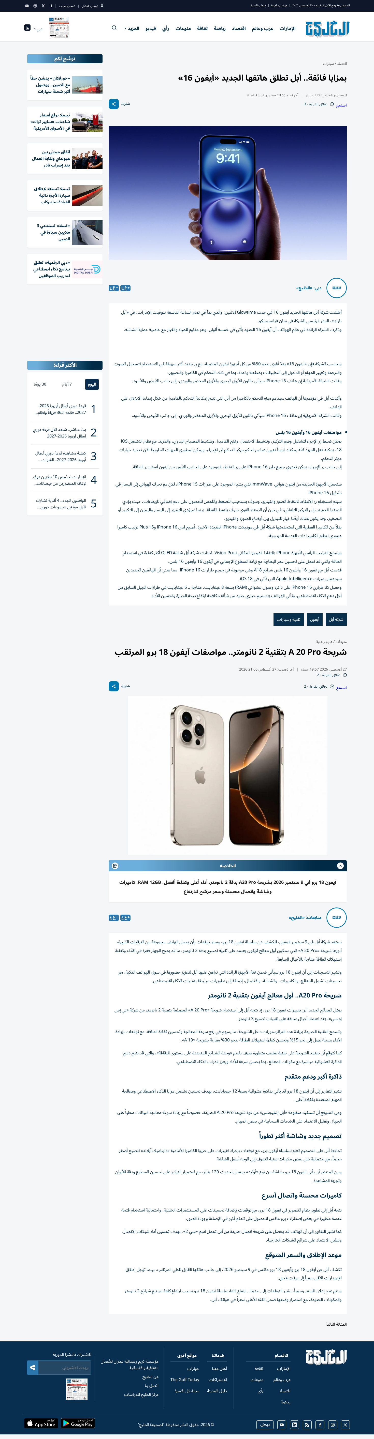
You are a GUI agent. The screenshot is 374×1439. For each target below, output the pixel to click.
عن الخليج (150, 1376)
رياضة (220, 28)
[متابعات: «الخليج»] (336, 917)
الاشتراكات (218, 1379)
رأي (165, 28)
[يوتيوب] (27, 6)
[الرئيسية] (326, 1364)
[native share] (114, 104)
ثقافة (202, 28)
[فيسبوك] (51, 6)
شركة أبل (336, 619)
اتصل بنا (152, 1385)
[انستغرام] (35, 6)
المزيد (133, 28)
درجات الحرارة (258, 5)
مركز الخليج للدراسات (141, 1394)
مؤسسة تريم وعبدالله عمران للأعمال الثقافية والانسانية (130, 1364)
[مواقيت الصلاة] (27, 29)
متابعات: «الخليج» (305, 918)
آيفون (314, 619)
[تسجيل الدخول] (102, 6)
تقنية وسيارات (288, 619)
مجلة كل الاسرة (187, 1391)
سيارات (328, 63)
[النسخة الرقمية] (59, 29)
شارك (125, 104)
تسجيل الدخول (90, 6)
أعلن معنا (219, 1368)
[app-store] (41, 1424)
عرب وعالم (262, 28)
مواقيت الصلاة (279, 5)
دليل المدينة (217, 1391)
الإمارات (288, 28)
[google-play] (78, 1424)
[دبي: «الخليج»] (336, 288)
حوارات (193, 1368)
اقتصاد (239, 28)
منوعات (183, 28)
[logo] (328, 29)
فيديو (151, 28)
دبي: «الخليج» (308, 288)
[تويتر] (43, 6)
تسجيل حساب (67, 6)
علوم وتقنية (324, 641)
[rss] (307, 1425)
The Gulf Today (184, 1379)
